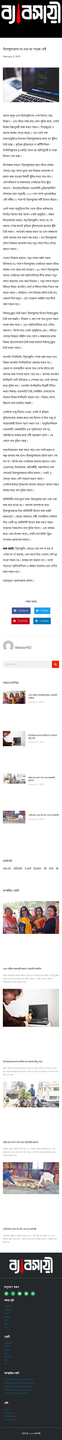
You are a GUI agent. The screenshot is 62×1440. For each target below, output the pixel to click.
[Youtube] (19, 1293)
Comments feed (11, 1416)
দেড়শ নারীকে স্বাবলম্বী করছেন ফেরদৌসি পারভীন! (22, 968)
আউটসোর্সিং (18, 868)
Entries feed (9, 1413)
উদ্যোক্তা (37, 868)
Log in (7, 1409)
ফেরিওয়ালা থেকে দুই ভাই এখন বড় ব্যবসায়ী (43, 815)
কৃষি (45, 868)
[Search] (55, 664)
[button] (31, 31)
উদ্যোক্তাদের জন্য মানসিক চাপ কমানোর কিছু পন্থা (22, 1061)
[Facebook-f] (13, 1293)
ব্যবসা (51, 868)
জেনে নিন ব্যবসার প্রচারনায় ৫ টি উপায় (16, 1393)
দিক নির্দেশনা (8, 1357)
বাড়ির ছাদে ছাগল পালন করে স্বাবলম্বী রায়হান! (20, 1142)
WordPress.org (10, 1419)
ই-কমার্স (28, 868)
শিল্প (57, 868)
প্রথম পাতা (7, 868)
